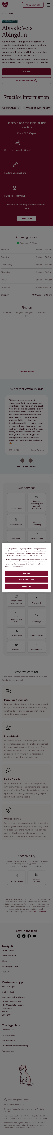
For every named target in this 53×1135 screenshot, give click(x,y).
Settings (26, 573)
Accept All (26, 586)
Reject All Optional (26, 580)
